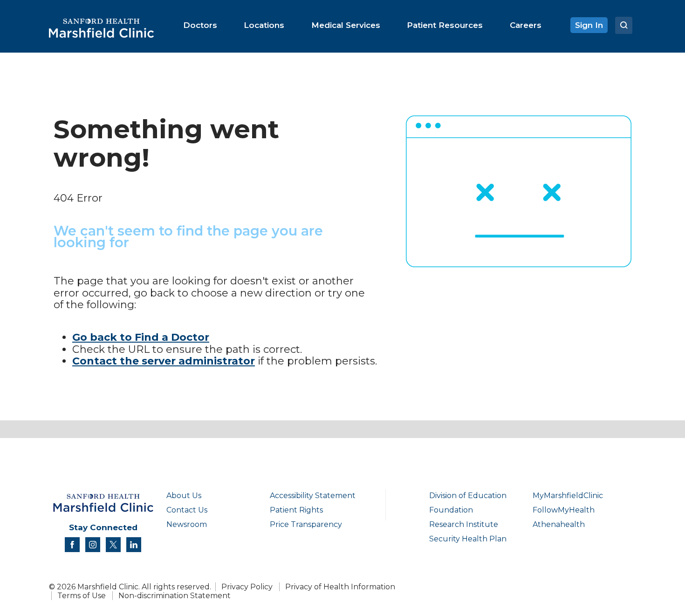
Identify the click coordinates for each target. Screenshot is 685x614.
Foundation (451, 510)
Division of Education (468, 495)
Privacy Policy (247, 586)
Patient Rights (296, 510)
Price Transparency (306, 524)
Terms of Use (81, 595)
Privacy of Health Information (340, 586)
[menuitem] (200, 25)
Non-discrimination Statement (174, 595)
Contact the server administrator (163, 361)
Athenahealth (559, 524)
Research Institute (463, 524)
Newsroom (186, 524)
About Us (183, 495)
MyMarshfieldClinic (568, 495)
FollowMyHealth (564, 510)
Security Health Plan (468, 538)
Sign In (589, 25)
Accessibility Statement (313, 495)
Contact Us (186, 510)
